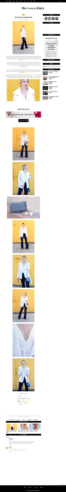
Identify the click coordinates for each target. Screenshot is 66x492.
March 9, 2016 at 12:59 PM (13, 439)
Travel (13, 1)
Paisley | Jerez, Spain (34, 431)
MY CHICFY (25, 60)
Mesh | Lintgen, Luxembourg (53, 91)
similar (27, 400)
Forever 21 (25, 396)
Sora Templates (32, 490)
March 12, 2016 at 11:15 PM (13, 448)
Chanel (23, 14)
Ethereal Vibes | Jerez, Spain (23, 431)
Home (6, 1)
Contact (31, 1)
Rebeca (10, 447)
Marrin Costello (34, 76)
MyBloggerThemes (37, 490)
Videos (25, 1)
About (28, 1)
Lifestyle (21, 1)
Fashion (10, 1)
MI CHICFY (26, 72)
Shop (34, 1)
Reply (10, 451)
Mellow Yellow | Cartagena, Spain (11, 431)
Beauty (17, 1)
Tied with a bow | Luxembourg (53, 71)
